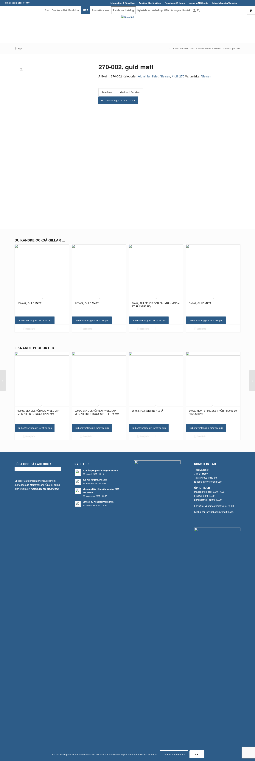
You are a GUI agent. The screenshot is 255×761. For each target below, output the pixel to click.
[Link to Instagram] (247, 3)
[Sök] (198, 10)
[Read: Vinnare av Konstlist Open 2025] (77, 503)
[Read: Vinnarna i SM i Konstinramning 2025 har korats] (77, 491)
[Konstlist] (127, 29)
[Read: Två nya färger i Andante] (77, 481)
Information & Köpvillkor (123, 2)
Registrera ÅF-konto (175, 2)
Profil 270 (178, 76)
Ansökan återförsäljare (150, 2)
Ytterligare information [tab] (129, 92)
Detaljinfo (30, 328)
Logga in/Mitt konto (198, 2)
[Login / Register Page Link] (194, 10)
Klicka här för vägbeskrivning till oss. (214, 512)
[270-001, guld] (3, 380)
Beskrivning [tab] (107, 92)
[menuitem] (123, 3)
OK (197, 754)
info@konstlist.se (212, 481)
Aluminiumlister (148, 76)
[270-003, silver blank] (252, 380)
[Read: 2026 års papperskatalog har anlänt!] (77, 472)
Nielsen (165, 76)
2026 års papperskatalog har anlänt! (100, 470)
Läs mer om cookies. (174, 754)
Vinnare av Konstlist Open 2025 (98, 501)
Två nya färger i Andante (95, 479)
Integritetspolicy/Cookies (224, 2)
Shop (18, 48)
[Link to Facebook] (241, 3)
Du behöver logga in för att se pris (118, 100)
